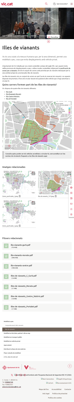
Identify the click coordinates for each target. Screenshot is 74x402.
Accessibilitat (56, 389)
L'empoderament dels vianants (14, 325)
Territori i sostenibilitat (21, 36)
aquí (45, 156)
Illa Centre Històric (13, 96)
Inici (3, 36)
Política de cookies (55, 398)
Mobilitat (33, 36)
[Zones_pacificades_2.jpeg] (19, 182)
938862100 (9, 382)
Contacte (67, 389)
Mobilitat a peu (43, 36)
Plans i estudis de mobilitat (12, 353)
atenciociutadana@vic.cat (11, 387)
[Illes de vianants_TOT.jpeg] (55, 182)
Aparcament (8, 345)
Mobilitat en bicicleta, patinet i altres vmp (17, 333)
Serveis (10, 36)
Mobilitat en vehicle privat (12, 341)
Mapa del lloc (44, 389)
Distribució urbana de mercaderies (15, 349)
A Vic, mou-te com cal (11, 357)
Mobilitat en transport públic (13, 337)
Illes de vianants (10, 329)
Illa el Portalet (11, 99)
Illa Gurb (9, 92)
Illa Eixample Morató (13, 94)
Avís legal (45, 393)
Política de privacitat (59, 393)
